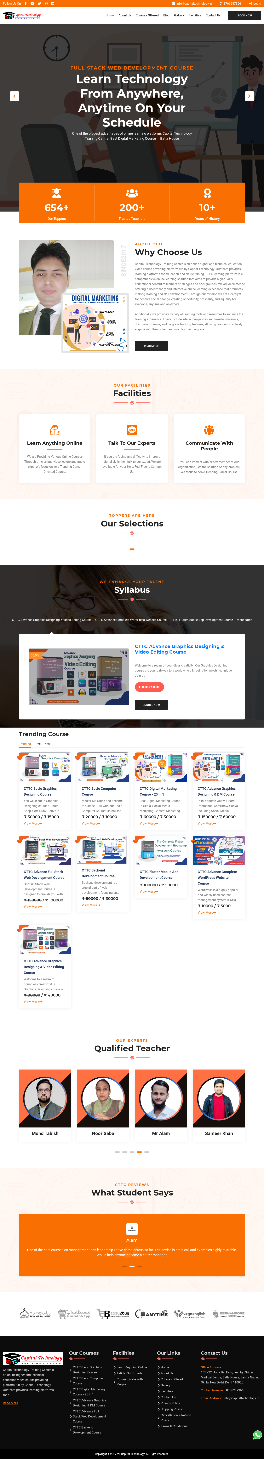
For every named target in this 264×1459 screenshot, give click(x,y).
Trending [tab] (25, 744)
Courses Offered (147, 15)
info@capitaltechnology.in (194, 3)
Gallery (179, 15)
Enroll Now (151, 705)
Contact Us (213, 15)
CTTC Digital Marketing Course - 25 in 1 (158, 791)
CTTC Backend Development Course (98, 873)
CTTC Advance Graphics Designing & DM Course (217, 791)
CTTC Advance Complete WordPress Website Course (217, 877)
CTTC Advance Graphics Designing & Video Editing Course (179, 649)
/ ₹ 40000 (149, 687)
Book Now (245, 15)
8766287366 (232, 3)
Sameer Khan (161, 1133)
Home (110, 15)
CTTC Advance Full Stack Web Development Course (44, 875)
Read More (151, 346)
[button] (249, 96)
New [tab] (47, 744)
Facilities (195, 15)
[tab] (51, 619)
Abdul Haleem (219, 1133)
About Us (124, 15)
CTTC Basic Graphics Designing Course (40, 791)
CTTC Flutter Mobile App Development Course (159, 875)
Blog (166, 15)
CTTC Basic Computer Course (99, 791)
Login (257, 3)
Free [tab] (38, 744)
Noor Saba (45, 1133)
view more (31, 823)
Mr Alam (103, 1133)
